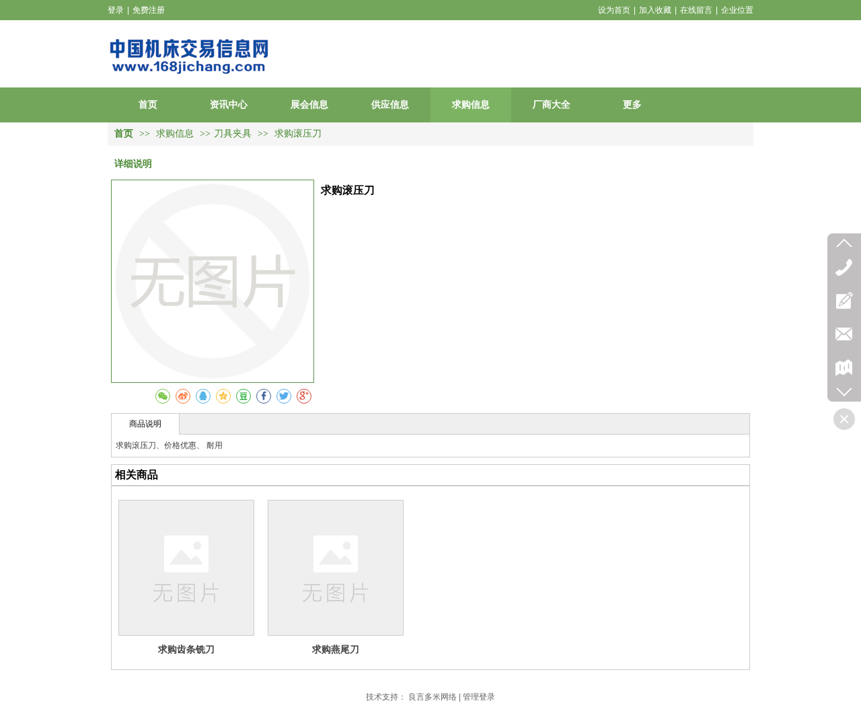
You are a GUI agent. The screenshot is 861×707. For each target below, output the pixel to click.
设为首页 (614, 10)
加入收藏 (655, 10)
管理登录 (479, 697)
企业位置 (737, 10)
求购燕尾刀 (335, 649)
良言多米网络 (432, 697)
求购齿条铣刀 (186, 649)
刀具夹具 (233, 133)
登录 (116, 10)
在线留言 (696, 10)
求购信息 (176, 133)
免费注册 (149, 10)
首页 (123, 133)
